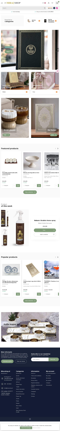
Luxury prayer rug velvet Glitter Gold (32, 282)
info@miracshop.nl (8, 388)
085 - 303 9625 (7, 384)
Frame (17, 401)
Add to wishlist (44, 234)
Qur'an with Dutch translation (20, 378)
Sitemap (33, 394)
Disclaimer (33, 378)
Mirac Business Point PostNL (21, 411)
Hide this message (26, 427)
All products (49, 385)
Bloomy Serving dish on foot (31, 172)
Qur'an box (18, 373)
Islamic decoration (20, 389)
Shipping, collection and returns (36, 386)
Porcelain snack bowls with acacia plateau (9, 173)
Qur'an (17, 375)
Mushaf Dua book (20, 394)
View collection (29, 192)
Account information (51, 373)
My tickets (48, 378)
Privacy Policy (34, 380)
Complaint (33, 391)
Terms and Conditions (36, 375)
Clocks (17, 398)
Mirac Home (19, 405)
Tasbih (17, 387)
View (44, 230)
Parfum (17, 403)
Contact (33, 396)
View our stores (21, 361)
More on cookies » (36, 427)
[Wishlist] (52, 2)
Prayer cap (18, 396)
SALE (17, 408)
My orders (48, 375)
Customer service (7, 361)
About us (33, 373)
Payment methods (35, 383)
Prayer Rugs (19, 384)
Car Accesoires (19, 391)
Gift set (18, 382)
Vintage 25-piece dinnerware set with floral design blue (10, 282)
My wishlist (48, 380)
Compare (6, 185)
